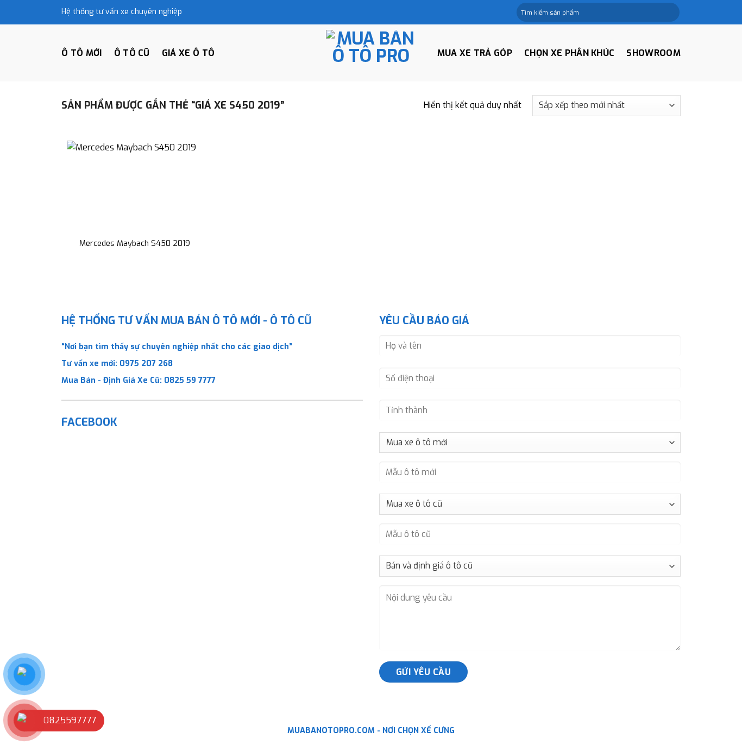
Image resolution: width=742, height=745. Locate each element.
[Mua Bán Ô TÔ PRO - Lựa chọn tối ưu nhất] (371, 52)
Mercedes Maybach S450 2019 (134, 244)
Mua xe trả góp (474, 53)
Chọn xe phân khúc (569, 53)
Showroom (653, 53)
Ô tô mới (81, 53)
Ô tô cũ (132, 53)
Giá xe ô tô (188, 53)
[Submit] (670, 12)
